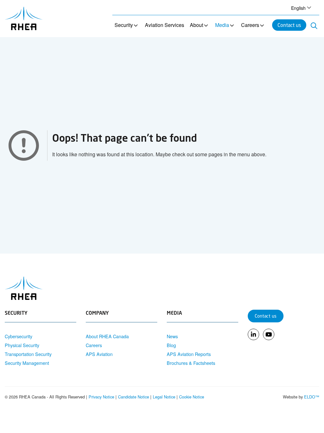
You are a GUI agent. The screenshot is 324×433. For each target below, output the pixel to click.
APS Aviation (99, 354)
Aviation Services (164, 25)
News (172, 336)
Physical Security (22, 345)
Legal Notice (164, 397)
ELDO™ (311, 397)
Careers (250, 25)
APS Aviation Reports (189, 354)
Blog (171, 345)
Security (124, 25)
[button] (300, 7)
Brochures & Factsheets (191, 362)
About (196, 25)
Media (222, 25)
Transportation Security (28, 354)
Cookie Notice (191, 397)
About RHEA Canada (107, 336)
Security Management (27, 362)
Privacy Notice (101, 397)
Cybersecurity (18, 336)
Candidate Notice (133, 397)
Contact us (289, 25)
